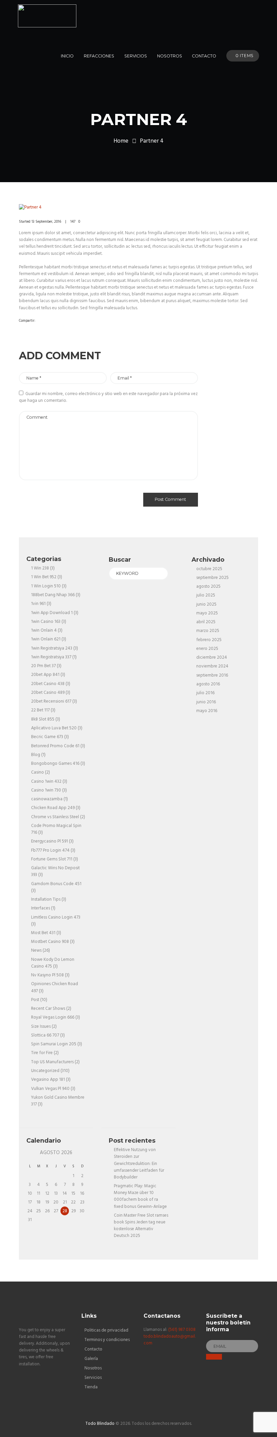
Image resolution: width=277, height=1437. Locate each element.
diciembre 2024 (211, 657)
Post (35, 999)
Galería (91, 1358)
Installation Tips (45, 899)
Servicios (93, 1377)
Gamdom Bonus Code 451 (56, 883)
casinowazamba (46, 799)
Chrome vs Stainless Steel (55, 817)
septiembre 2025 (212, 577)
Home (121, 141)
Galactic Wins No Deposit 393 (55, 871)
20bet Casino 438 (48, 683)
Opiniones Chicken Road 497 (54, 987)
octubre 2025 (209, 569)
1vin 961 (38, 603)
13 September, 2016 (46, 222)
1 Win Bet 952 (43, 577)
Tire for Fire (42, 1052)
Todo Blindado (100, 1423)
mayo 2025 (207, 613)
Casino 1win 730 (46, 790)
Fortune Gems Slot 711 (51, 859)
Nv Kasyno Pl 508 (47, 975)
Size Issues (41, 1026)
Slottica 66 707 (45, 1035)
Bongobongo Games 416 (55, 763)
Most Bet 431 (43, 932)
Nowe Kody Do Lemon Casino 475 (52, 963)
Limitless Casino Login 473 (55, 917)
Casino (37, 772)
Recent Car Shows (48, 1008)
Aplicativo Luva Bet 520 (54, 728)
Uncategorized (45, 1070)
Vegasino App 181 (48, 1079)
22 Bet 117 (40, 710)
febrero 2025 (209, 639)
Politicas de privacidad (106, 1330)
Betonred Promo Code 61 (55, 746)
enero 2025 (207, 648)
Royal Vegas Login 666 (52, 1017)
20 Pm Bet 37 (43, 665)
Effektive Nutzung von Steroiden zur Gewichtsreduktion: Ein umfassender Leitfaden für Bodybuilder (139, 1163)
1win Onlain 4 (44, 630)
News (36, 950)
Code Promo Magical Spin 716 (56, 829)
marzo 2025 (207, 630)
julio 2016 (205, 693)
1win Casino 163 (45, 621)
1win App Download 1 (52, 612)
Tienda (91, 1387)
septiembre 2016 (212, 675)
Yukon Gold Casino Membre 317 (57, 1101)
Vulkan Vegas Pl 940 (50, 1088)
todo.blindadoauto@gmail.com (170, 1340)
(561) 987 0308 (182, 1329)
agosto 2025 (208, 586)
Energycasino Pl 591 (49, 841)
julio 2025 (205, 595)
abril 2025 (206, 622)
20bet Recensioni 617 (51, 701)
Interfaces (40, 908)
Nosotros (93, 1368)
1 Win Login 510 (46, 586)
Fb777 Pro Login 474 (50, 850)
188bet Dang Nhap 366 (53, 595)
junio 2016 (206, 702)
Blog (35, 754)
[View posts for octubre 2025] (29, 1152)
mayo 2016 (206, 710)
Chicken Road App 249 (53, 807)
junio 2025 (206, 604)
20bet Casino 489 (48, 692)
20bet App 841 (45, 674)
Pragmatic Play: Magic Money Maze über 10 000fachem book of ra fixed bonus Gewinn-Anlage (140, 1196)
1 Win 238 (40, 568)
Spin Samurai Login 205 (53, 1044)
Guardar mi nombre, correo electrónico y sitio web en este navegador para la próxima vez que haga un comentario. (108, 397)
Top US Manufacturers (52, 1062)
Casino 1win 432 (46, 781)
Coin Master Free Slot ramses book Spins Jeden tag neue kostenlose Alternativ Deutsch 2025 (141, 1225)
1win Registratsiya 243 (51, 648)
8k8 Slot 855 (42, 719)
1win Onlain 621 (45, 639)
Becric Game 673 (47, 736)
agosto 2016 (208, 684)
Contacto (93, 1349)
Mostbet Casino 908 (50, 941)
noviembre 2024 (212, 666)
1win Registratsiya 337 (51, 657)
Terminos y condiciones (107, 1339)
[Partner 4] (138, 207)
